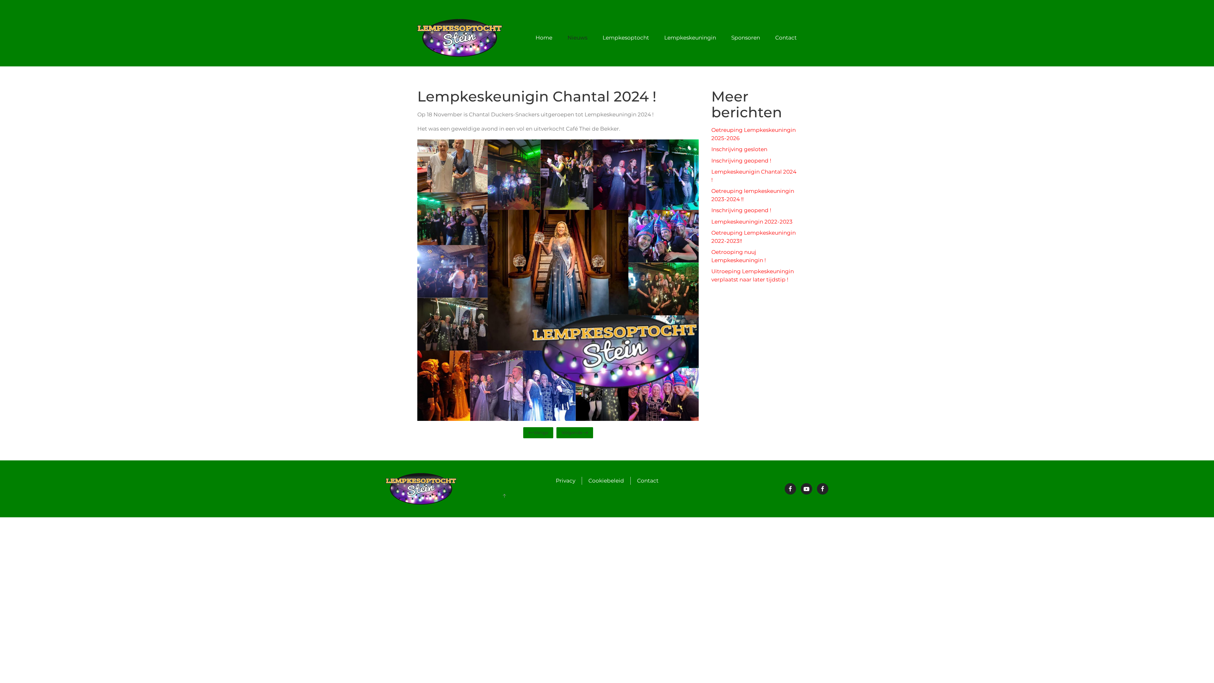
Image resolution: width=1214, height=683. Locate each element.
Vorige (541, 432)
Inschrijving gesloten (739, 149)
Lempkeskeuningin (690, 37)
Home (544, 37)
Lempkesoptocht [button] (626, 37)
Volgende (571, 432)
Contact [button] (786, 37)
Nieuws (577, 37)
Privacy (565, 480)
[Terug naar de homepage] (460, 38)
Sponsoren (745, 37)
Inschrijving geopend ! (741, 160)
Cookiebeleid (606, 480)
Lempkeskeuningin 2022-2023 (752, 221)
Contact (648, 480)
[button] (504, 496)
